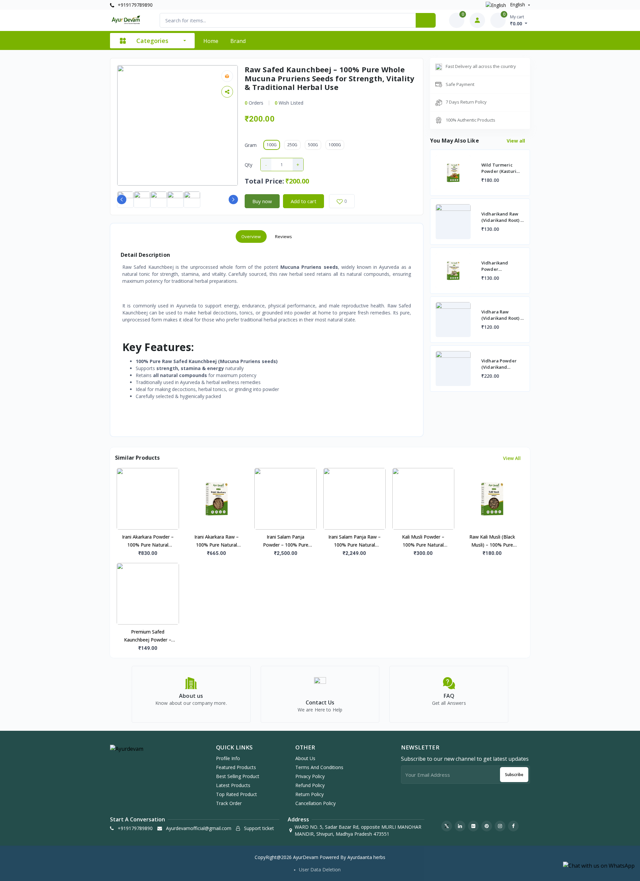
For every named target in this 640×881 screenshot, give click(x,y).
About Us (305, 758)
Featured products (236, 767)
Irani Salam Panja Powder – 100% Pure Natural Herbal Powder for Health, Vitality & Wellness (285, 541)
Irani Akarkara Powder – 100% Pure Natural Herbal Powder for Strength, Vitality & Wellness (148, 541)
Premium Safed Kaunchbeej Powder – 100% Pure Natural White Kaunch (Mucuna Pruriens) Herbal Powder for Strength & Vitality (147, 636)
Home (210, 41)
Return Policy (309, 794)
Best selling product (237, 776)
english (517, 4)
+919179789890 (134, 5)
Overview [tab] (251, 236)
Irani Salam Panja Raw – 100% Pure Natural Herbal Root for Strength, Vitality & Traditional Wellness (354, 541)
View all (516, 141)
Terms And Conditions (319, 767)
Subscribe (514, 774)
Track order (229, 803)
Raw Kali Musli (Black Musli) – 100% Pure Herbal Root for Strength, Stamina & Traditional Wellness (492, 541)
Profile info (228, 758)
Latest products (233, 785)
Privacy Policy (310, 776)
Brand (238, 41)
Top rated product (236, 794)
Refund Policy (310, 785)
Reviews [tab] (283, 236)
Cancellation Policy (315, 803)
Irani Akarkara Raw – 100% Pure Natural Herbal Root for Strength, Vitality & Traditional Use (216, 541)
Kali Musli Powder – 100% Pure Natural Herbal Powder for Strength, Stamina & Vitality (423, 541)
